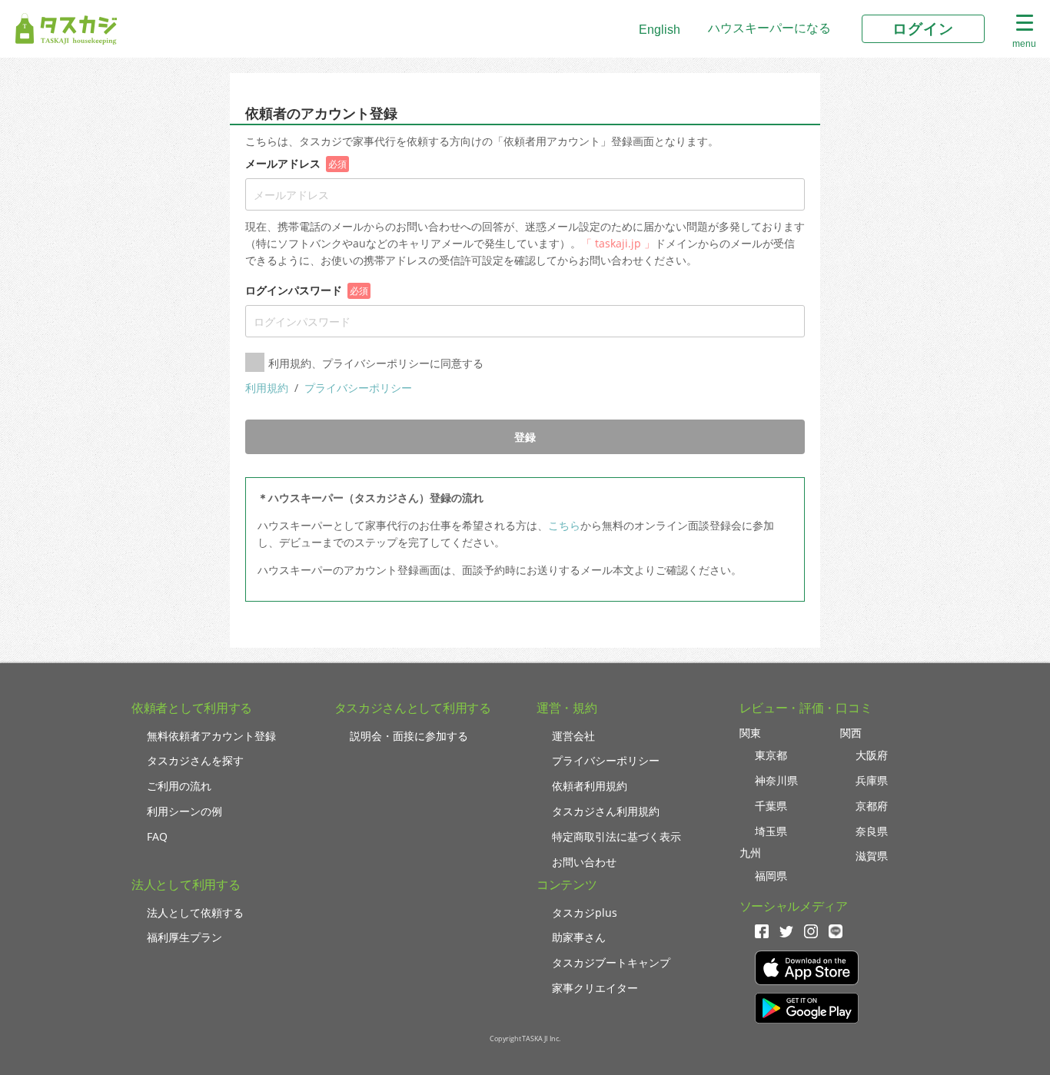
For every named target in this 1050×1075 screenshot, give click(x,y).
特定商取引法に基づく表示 (616, 836)
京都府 (872, 805)
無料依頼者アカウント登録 (211, 735)
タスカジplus (584, 912)
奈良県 (872, 831)
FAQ (157, 836)
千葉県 (771, 805)
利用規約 (268, 387)
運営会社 (573, 735)
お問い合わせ (584, 861)
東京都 (771, 755)
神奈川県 (776, 780)
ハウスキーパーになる (769, 28)
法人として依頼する (195, 912)
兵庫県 (872, 780)
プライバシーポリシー (358, 387)
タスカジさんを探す (195, 760)
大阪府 (872, 755)
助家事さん (579, 937)
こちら (564, 525)
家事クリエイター (595, 987)
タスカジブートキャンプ (611, 962)
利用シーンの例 (184, 811)
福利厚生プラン (184, 937)
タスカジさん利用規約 (606, 811)
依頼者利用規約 (589, 785)
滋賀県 (872, 855)
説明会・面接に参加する (409, 735)
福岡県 (771, 875)
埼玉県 (771, 831)
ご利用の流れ (179, 785)
